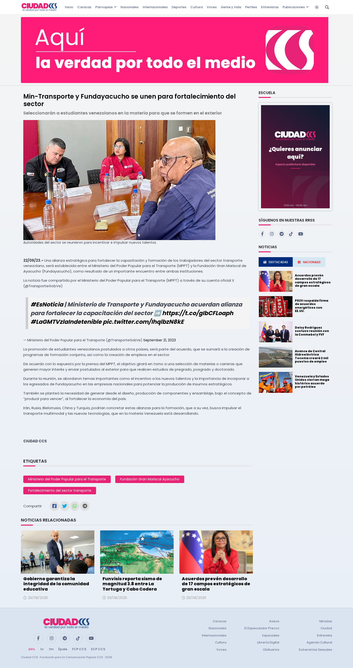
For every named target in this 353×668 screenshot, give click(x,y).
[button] (295, 156)
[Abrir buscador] (327, 7)
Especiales (270, 635)
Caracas (84, 7)
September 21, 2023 (159, 340)
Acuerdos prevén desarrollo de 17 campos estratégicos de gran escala (216, 584)
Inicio (69, 7)
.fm (51, 649)
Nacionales (130, 7)
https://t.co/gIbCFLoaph (197, 313)
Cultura (196, 7)
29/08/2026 (38, 597)
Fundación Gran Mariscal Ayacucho (149, 479)
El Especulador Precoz (261, 628)
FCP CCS (79, 649)
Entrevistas (270, 7)
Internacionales (155, 7)
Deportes (179, 7)
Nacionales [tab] (312, 262)
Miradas (325, 621)
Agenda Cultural (319, 642)
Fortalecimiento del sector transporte (59, 490)
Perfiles (251, 7)
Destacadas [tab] (278, 262)
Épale (62, 649)
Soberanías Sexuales (315, 649)
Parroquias (104, 7)
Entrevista (324, 635)
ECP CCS (98, 649)
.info (31, 649)
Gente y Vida (231, 7)
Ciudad (326, 628)
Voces (212, 7)
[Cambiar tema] (317, 7)
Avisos (274, 621)
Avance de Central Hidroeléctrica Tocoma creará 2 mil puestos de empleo (311, 356)
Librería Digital (268, 642)
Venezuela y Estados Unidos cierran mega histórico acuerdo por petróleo (312, 381)
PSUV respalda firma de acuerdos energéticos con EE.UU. (311, 306)
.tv (41, 649)
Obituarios (271, 649)
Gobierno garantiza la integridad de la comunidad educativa (56, 584)
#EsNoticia (46, 304)
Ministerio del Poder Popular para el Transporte (67, 479)
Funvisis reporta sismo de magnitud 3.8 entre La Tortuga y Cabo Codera (132, 584)
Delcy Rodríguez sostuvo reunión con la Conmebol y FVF (312, 331)
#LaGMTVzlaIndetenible (66, 322)
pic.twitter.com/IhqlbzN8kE (143, 322)
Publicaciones (294, 7)
